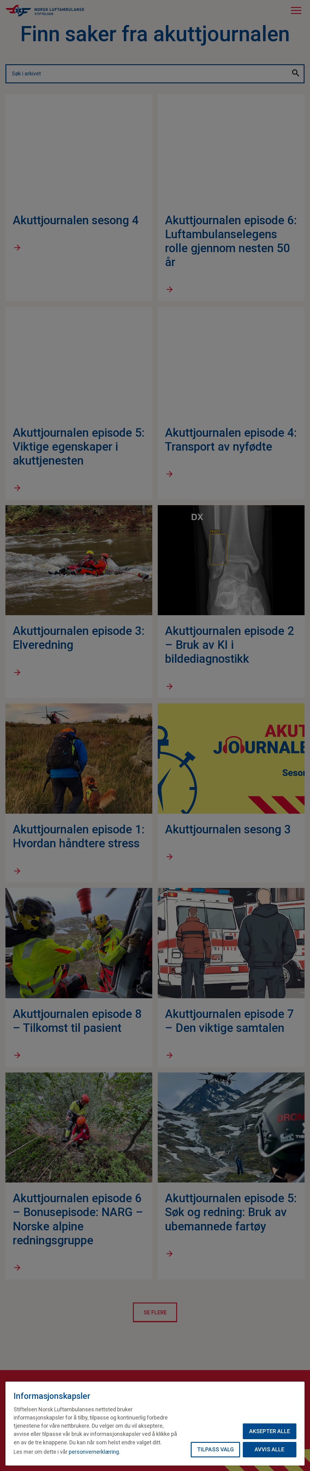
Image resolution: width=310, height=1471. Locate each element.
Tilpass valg (215, 1449)
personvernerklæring (94, 1452)
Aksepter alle (269, 1431)
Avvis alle (269, 1449)
